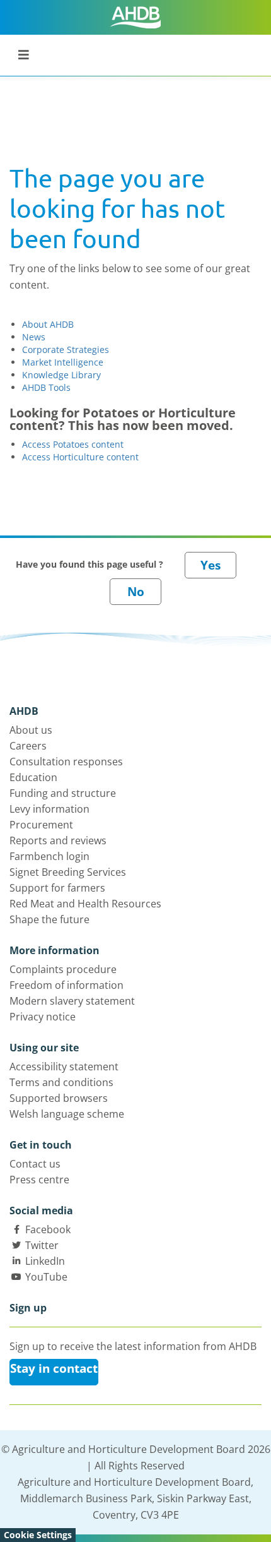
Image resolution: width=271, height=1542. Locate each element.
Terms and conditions (61, 1082)
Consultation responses (66, 761)
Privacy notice (42, 1017)
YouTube (46, 1277)
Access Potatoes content (73, 444)
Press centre (39, 1179)
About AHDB (48, 324)
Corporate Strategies (65, 350)
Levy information (49, 809)
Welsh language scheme (66, 1114)
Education (33, 777)
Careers (28, 746)
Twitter (42, 1245)
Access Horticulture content (80, 457)
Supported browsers (58, 1098)
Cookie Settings (38, 1535)
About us (30, 730)
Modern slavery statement (72, 1001)
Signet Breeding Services (67, 872)
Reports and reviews (58, 840)
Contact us (35, 1164)
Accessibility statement (63, 1066)
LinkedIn (45, 1261)
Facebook (48, 1229)
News (33, 337)
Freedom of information (66, 985)
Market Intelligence (62, 362)
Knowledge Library (61, 375)
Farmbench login (49, 856)
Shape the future (49, 919)
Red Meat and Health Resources (85, 904)
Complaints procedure (63, 969)
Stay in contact (54, 1368)
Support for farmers (57, 888)
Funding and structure (62, 793)
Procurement (41, 825)
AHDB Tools (46, 387)
